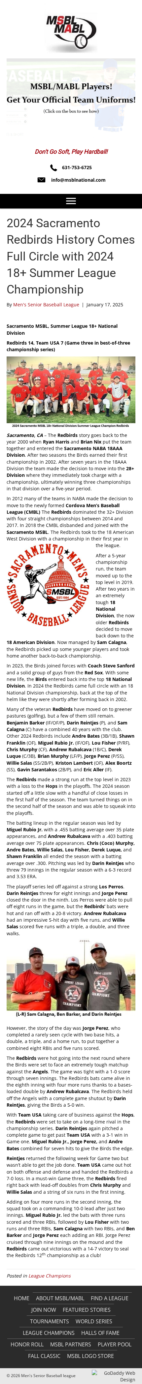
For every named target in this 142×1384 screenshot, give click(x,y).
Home (21, 1298)
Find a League (109, 1298)
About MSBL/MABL (60, 1298)
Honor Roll (27, 1344)
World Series (94, 1321)
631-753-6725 (77, 167)
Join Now (43, 1309)
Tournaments (49, 1321)
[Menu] (71, 201)
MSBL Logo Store (90, 1356)
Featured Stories (87, 1309)
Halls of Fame (100, 1333)
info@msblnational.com (78, 180)
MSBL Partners (70, 1344)
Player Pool (114, 1344)
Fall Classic (44, 1356)
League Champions (49, 1276)
